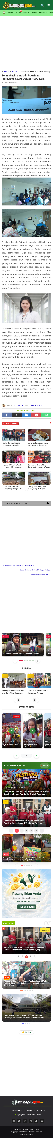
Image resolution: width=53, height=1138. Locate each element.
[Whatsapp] (46, 415)
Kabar (10, 12)
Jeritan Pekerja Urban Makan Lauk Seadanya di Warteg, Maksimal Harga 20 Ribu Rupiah (39, 444)
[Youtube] (42, 1121)
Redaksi (17, 1129)
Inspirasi (43, 12)
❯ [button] (34, 700)
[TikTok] (36, 1121)
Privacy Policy (34, 1129)
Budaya (26, 12)
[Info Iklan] (27, 893)
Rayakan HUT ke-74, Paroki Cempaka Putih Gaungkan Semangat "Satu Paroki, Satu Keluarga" (12, 466)
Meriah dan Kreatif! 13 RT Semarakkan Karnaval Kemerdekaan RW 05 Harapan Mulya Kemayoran (12, 444)
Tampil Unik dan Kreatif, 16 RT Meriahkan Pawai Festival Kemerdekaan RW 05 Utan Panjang (23, 948)
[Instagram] (25, 1121)
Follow (26, 1032)
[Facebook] (7, 415)
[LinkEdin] (27, 415)
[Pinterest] (36, 415)
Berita (18, 12)
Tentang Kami (16, 1110)
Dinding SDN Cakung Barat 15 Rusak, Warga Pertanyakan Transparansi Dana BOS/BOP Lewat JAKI (38, 488)
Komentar (14, 82)
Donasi (29, 1110)
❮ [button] (18, 700)
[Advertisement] (26, 42)
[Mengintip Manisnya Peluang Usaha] (27, 848)
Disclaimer (24, 1129)
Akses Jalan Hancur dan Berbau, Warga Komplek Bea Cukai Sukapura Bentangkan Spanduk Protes (12, 488)
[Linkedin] (30, 1121)
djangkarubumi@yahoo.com (29, 1114)
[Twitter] (17, 415)
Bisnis (34, 12)
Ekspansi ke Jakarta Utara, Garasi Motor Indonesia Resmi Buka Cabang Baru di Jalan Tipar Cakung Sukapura (39, 466)
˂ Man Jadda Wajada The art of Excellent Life (18, 565)
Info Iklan (41, 1110)
